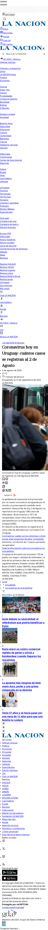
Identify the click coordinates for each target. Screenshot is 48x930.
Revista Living (6, 273)
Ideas (2, 255)
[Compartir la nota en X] (6, 490)
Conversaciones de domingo (14, 248)
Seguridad (5, 126)
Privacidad (19, 907)
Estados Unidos (7, 114)
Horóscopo (5, 196)
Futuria (3, 86)
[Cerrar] (43, 48)
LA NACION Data (8, 74)
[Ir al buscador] (4, 18)
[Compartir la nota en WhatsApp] (6, 483)
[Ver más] (3, 591)
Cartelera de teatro (9, 224)
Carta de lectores (8, 245)
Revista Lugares (7, 270)
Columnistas (6, 157)
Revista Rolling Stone (10, 276)
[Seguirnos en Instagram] (3, 857)
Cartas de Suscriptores (11, 160)
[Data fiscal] (4, 925)
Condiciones (8, 907)
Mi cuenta (8, 44)
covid (4, 581)
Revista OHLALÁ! (8, 264)
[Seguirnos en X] (3, 849)
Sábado (3, 251)
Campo (3, 92)
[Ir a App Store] (9, 880)
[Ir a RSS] (3, 865)
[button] (24, 192)
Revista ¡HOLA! (7, 267)
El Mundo (19, 342)
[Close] (3, 723)
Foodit (6, 36)
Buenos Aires (6, 123)
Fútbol (3, 169)
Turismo (4, 190)
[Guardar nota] (3, 479)
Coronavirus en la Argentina (18, 588)
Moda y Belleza (7, 209)
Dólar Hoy (5, 89)
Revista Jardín (6, 279)
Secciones (8, 32)
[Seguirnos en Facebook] (3, 841)
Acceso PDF (5, 233)
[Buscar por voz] (44, 53)
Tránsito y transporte (10, 68)
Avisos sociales (7, 242)
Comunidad (5, 135)
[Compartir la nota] (3, 483)
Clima (2, 71)
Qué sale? (4, 218)
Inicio (5, 29)
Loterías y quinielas (9, 203)
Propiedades (6, 96)
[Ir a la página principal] (24, 25)
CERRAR (3, 2)
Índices (3, 105)
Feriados (4, 199)
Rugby (3, 172)
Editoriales (5, 154)
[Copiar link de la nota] (3, 486)
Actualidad (10, 584)
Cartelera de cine (8, 221)
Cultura (3, 132)
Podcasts (4, 206)
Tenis (2, 175)
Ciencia (3, 141)
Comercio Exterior (9, 99)
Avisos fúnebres (7, 239)
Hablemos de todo (9, 144)
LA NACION (8, 342)
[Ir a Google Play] (9, 874)
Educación (5, 129)
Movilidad (4, 102)
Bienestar (4, 138)
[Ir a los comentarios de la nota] (6, 479)
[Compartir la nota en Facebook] (3, 490)
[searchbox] (23, 53)
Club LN (6, 40)
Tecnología (5, 193)
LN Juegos (5, 187)
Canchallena (6, 178)
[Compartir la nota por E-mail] (9, 490)
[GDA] (9, 916)
